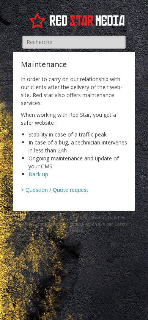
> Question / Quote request (54, 189)
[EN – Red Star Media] (77, 20)
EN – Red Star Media (82, 217)
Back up (38, 174)
